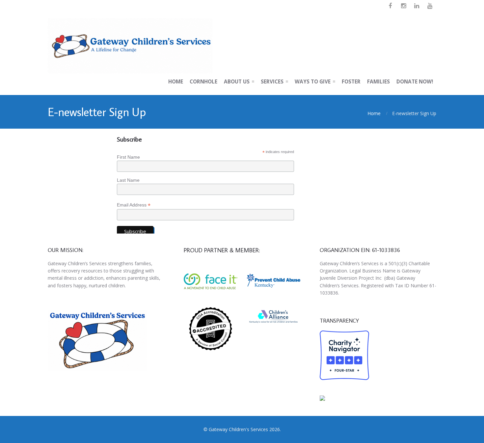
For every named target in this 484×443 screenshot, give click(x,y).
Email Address (133, 205)
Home (374, 113)
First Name (128, 157)
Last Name (128, 180)
